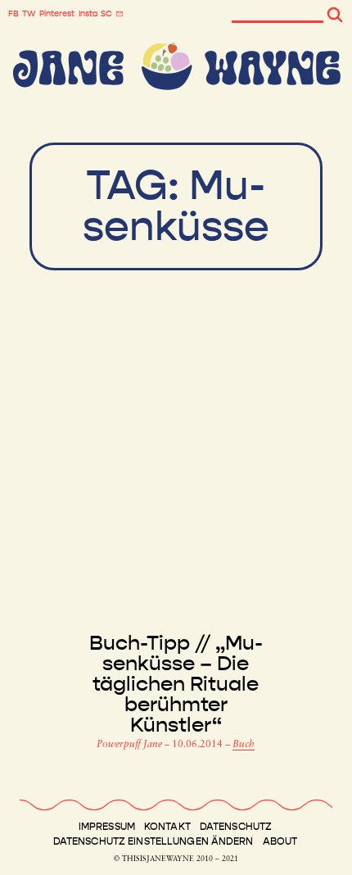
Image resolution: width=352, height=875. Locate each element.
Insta (88, 14)
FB (13, 14)
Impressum (107, 826)
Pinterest (56, 14)
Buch (243, 745)
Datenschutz (236, 826)
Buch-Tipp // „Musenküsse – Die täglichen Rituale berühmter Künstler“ (176, 684)
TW (29, 14)
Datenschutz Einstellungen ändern (153, 841)
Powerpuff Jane (131, 745)
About (280, 841)
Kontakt (167, 826)
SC (106, 14)
